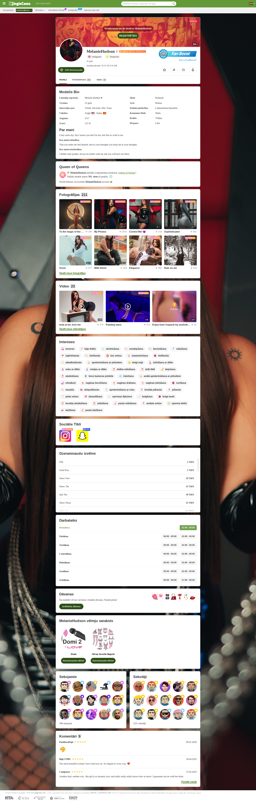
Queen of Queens (127, 173)
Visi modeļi (8, 10)
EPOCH (93, 793)
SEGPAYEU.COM (105, 793)
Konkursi (73, 10)
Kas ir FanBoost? (188, 60)
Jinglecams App (91, 10)
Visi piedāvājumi (56, 10)
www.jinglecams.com (37, 793)
